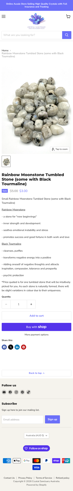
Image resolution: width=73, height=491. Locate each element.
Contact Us (9, 477)
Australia (35, 435)
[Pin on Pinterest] (23, 347)
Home (5, 50)
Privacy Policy (25, 477)
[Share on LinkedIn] (17, 347)
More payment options (37, 334)
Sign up (52, 419)
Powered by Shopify (36, 484)
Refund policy (62, 477)
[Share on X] (10, 347)
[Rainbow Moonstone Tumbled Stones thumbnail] (6, 161)
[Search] (66, 35)
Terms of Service (44, 477)
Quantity (6, 297)
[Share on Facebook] (4, 347)
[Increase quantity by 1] (31, 304)
